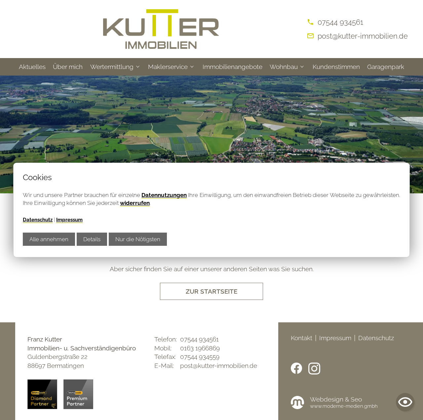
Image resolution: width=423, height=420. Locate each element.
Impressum (69, 220)
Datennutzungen (164, 195)
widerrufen (135, 203)
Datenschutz (38, 220)
